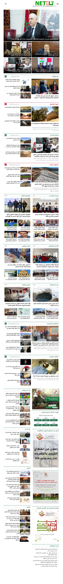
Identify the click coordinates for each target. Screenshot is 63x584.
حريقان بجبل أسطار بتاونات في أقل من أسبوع (13, 139)
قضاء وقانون (26, 246)
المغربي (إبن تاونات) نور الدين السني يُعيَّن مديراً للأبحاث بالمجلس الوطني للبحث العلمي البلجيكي (24, 241)
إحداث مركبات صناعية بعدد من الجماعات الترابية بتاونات (13, 94)
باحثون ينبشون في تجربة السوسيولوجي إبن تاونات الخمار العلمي (24, 318)
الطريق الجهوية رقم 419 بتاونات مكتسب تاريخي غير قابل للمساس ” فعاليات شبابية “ (12, 81)
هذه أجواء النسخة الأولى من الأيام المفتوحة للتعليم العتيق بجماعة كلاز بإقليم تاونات (17, 304)
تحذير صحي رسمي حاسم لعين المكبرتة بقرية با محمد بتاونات (46, 304)
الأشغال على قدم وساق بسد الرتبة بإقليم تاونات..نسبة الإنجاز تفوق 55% (47, 185)
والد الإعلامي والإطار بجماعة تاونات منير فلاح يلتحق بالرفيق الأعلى (12, 531)
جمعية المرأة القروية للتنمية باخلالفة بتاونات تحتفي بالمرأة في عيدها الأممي (39, 280)
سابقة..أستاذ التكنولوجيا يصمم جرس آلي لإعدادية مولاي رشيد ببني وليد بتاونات (13, 348)
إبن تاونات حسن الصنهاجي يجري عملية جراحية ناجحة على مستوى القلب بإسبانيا (12, 492)
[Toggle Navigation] (57, 4)
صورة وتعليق (54, 104)
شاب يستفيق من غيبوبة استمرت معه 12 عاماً (46, 376)
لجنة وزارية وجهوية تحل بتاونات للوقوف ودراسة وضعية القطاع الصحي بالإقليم (52, 319)
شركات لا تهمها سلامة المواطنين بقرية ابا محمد (12, 121)
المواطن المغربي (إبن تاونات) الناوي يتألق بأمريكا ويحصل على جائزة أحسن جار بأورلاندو (18, 215)
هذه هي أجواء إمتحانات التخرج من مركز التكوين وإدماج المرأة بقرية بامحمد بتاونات (39, 241)
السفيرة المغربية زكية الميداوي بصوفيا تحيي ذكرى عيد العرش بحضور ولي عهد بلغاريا (11, 241)
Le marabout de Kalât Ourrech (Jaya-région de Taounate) (45, 124)
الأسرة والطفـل (53, 246)
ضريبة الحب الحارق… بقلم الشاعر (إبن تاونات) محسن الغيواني (12, 453)
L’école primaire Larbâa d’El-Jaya (12, 107)
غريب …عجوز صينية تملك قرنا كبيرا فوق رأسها (12, 374)
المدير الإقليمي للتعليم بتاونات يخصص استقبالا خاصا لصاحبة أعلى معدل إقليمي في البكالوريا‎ (45, 344)
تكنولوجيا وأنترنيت (52, 323)
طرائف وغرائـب (53, 356)
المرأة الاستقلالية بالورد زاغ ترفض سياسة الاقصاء (12, 87)
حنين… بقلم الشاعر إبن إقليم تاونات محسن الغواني (13, 446)
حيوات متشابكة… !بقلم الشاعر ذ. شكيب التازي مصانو (12, 433)
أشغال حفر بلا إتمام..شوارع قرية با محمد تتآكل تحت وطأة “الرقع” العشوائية (12, 169)
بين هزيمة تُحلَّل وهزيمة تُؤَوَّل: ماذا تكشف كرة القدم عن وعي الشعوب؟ (12, 395)
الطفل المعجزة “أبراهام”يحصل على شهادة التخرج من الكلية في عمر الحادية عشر (12, 361)
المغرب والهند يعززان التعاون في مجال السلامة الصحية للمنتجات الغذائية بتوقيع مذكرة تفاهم (45, 561)
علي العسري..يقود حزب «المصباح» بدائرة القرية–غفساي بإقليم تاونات (46, 554)
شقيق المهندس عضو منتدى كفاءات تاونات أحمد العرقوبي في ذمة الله (12, 538)
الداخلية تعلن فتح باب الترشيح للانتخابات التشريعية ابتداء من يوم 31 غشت (46, 550)
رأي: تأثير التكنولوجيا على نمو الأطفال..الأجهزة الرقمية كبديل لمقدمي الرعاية (12, 421)
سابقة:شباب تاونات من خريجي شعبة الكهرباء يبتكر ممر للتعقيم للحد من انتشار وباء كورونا (12, 342)
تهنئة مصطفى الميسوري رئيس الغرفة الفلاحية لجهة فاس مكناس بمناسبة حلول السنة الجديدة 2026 (12, 480)
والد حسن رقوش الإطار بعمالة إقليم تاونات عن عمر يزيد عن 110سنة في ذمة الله (12, 518)
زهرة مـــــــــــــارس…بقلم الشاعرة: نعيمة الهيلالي (12, 460)
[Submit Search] (6, 76)
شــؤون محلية (54, 164)
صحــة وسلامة (54, 285)
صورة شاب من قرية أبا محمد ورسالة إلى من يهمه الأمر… (13, 114)
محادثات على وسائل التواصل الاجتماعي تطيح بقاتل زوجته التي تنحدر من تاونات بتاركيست (46, 156)
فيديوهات (55, 76)
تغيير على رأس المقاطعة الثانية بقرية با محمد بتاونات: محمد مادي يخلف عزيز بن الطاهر (45, 557)
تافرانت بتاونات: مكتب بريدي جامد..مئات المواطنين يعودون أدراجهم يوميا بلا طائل (13, 183)
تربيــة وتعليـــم (53, 195)
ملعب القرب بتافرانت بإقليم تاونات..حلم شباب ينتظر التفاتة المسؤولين (13, 176)
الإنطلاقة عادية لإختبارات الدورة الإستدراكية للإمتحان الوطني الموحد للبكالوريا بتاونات (52, 241)
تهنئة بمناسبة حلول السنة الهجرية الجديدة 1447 (13, 498)
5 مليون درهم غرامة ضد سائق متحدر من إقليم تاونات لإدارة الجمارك (19, 266)
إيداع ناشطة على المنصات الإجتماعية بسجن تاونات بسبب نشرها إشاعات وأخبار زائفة (10, 280)
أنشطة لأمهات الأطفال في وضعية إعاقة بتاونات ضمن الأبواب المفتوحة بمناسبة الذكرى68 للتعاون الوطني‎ (47, 267)
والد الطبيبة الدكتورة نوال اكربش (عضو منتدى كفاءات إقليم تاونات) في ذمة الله (12, 511)
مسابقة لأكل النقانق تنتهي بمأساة (13, 381)
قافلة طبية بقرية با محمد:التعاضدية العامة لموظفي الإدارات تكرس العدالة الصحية (39, 319)
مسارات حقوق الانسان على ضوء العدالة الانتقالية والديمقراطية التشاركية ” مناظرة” (46, 97)
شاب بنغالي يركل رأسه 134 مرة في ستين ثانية (13, 367)
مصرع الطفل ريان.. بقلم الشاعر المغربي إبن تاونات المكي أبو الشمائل (12, 440)
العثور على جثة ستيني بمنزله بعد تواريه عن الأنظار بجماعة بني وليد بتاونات (12, 153)
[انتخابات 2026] (46, 399)
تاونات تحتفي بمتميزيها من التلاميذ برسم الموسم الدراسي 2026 (47, 215)
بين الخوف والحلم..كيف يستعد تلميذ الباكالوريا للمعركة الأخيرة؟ (12, 414)
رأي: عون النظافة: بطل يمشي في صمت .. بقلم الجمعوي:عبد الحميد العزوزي (12, 408)
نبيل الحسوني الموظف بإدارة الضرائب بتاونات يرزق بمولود (12, 472)
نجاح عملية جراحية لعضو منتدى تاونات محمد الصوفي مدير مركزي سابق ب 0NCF (12, 486)
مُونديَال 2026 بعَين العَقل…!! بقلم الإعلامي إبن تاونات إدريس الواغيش (12, 401)
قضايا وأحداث (54, 135)
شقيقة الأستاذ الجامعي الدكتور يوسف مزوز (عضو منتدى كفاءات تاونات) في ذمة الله (12, 525)
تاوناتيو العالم (25, 195)
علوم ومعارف (26, 285)
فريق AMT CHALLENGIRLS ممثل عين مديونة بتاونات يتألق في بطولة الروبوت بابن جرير (12, 328)
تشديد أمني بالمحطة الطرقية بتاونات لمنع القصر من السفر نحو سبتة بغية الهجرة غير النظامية (12, 146)
